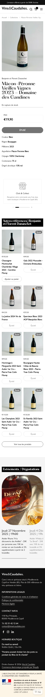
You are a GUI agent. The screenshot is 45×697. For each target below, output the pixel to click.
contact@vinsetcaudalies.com (13, 626)
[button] (30, 9)
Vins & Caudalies (28, 664)
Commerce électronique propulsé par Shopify (20, 667)
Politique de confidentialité (12, 600)
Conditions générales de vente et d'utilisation (20, 596)
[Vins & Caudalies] (15, 9)
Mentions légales (8, 603)
